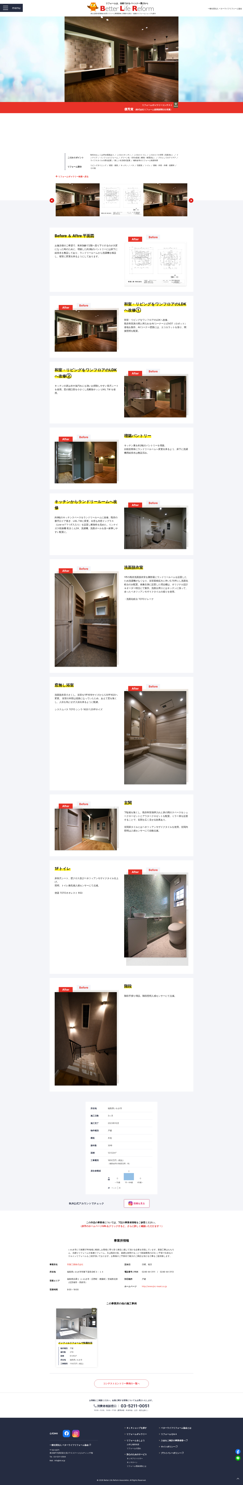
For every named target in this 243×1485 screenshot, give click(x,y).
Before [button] (153, 237)
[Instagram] (75, 1433)
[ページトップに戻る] (238, 1479)
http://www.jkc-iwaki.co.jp (154, 1286)
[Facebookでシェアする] (237, 1451)
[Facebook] (66, 1433)
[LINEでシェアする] (237, 1458)
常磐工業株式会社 (75, 1264)
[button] (52, 200)
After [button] (135, 239)
